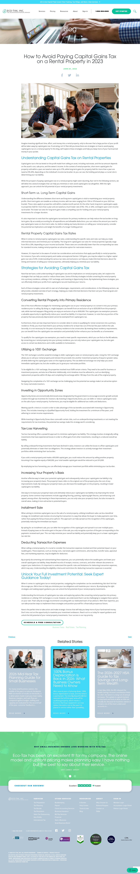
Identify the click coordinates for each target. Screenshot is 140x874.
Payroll (57, 805)
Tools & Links (84, 808)
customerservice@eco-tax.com (39, 831)
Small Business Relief (62, 823)
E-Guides (83, 803)
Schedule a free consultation (42, 622)
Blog (81, 811)
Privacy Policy (55, 853)
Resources (64, 11)
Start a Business (60, 820)
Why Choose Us (102, 803)
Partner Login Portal (121, 808)
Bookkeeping (59, 803)
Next (130, 637)
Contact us (100, 808)
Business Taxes (58, 627)
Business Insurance (62, 811)
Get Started (121, 11)
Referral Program (102, 805)
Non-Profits (38, 817)
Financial (58, 817)
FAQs (98, 811)
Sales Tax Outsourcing (42, 814)
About (75, 11)
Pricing (52, 11)
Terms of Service (42, 853)
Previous (11, 637)
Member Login (119, 803)
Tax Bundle (38, 808)
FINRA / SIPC (26, 857)
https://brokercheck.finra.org (48, 860)
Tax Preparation (39, 803)
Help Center (84, 805)
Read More (15, 713)
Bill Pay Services (61, 814)
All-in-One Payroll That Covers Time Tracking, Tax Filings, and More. (69, 2)
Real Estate (70, 627)
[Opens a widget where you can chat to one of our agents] (132, 870)
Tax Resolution (39, 811)
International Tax (40, 820)
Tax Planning (81, 627)
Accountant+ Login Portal (123, 805)
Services (42, 11)
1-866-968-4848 (102, 11)
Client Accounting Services (64, 808)
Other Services (63, 799)
